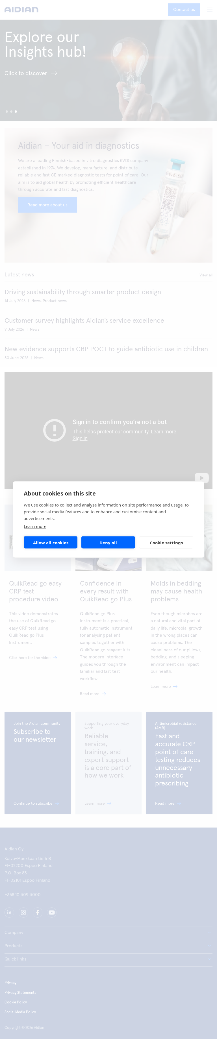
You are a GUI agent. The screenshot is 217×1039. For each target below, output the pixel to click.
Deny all (108, 542)
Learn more (35, 526)
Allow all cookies (50, 542)
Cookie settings (166, 542)
